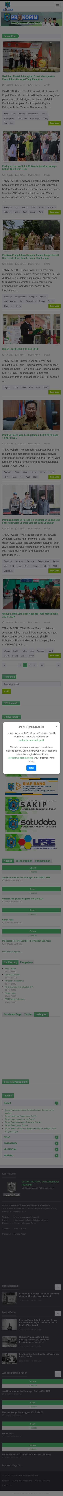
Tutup (31, 768)
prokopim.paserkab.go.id (31, 740)
